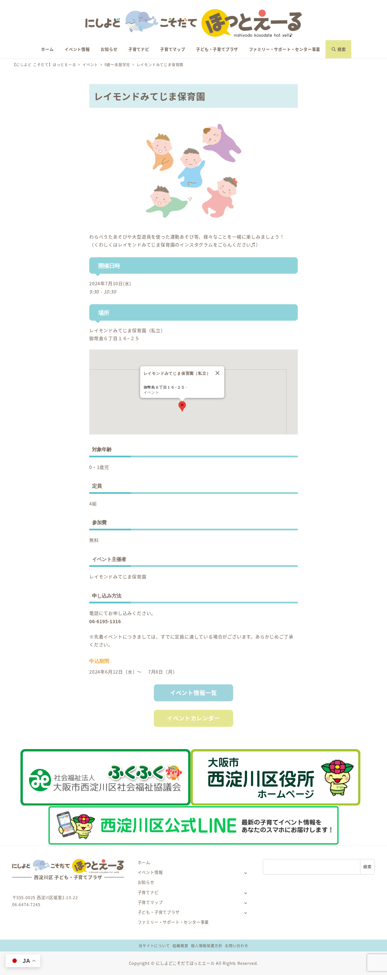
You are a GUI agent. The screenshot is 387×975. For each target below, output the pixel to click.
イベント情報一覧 (193, 693)
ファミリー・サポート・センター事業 (173, 922)
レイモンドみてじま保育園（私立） (127, 330)
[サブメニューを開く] (245, 873)
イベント (151, 392)
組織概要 (180, 945)
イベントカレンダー (193, 718)
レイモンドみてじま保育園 (117, 576)
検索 (367, 866)
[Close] (217, 373)
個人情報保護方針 (206, 945)
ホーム (144, 862)
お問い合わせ (236, 945)
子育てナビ (148, 892)
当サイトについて (154, 945)
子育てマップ (150, 902)
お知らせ (146, 882)
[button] (182, 406)
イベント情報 (150, 872)
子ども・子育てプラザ (159, 912)
